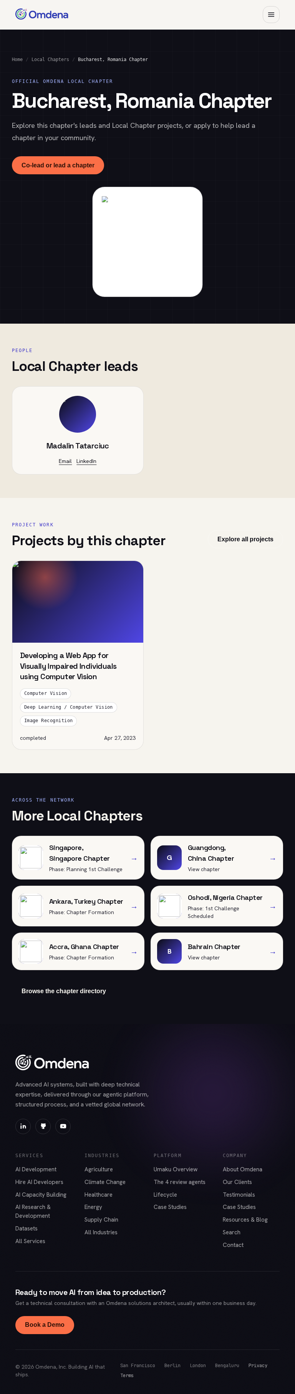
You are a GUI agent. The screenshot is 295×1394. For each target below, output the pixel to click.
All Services (30, 1241)
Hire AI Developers (39, 1182)
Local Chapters (50, 59)
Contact (233, 1245)
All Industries (101, 1232)
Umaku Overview (175, 1169)
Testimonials (239, 1195)
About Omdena (242, 1169)
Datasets (26, 1228)
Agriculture (99, 1169)
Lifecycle (165, 1195)
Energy (93, 1207)
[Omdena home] (41, 14)
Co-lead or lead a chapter (58, 165)
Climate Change (105, 1182)
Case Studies (170, 1207)
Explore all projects (245, 539)
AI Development (35, 1169)
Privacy (258, 1365)
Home (17, 59)
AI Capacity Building (40, 1195)
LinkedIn (86, 461)
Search (231, 1232)
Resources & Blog (245, 1220)
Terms (127, 1375)
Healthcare (99, 1195)
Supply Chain (101, 1220)
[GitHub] (43, 1126)
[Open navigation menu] (271, 14)
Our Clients (237, 1182)
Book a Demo (45, 1324)
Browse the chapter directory (64, 991)
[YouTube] (63, 1126)
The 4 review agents (180, 1182)
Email (65, 461)
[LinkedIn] (23, 1126)
